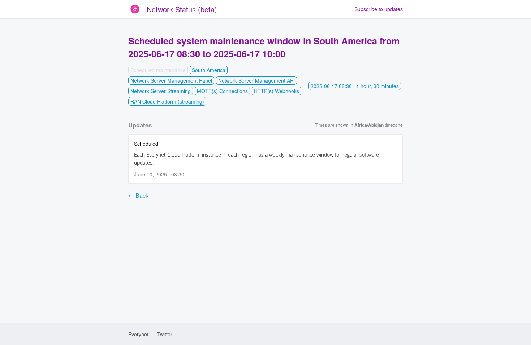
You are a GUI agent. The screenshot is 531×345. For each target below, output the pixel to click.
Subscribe (378, 9)
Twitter (164, 334)
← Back (138, 195)
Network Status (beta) (182, 9)
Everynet (138, 334)
